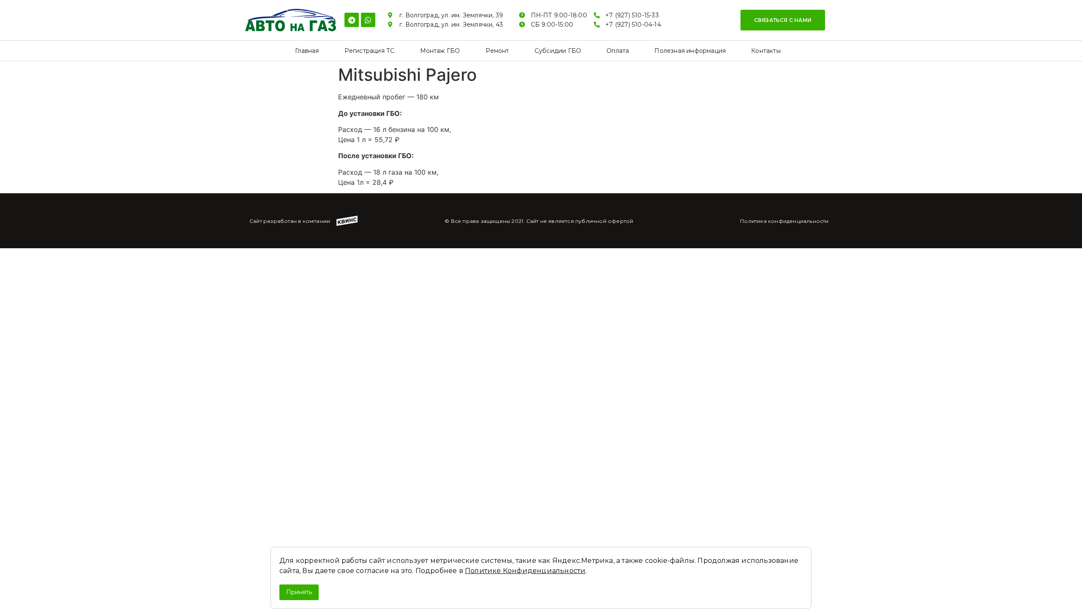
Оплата (618, 51)
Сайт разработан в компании (289, 221)
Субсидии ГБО (558, 51)
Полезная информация (690, 51)
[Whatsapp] (368, 20)
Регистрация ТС (369, 51)
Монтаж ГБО (440, 51)
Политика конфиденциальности (784, 221)
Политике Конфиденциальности (525, 571)
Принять (299, 592)
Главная (307, 51)
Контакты (766, 51)
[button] (782, 20)
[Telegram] (351, 20)
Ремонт (497, 51)
